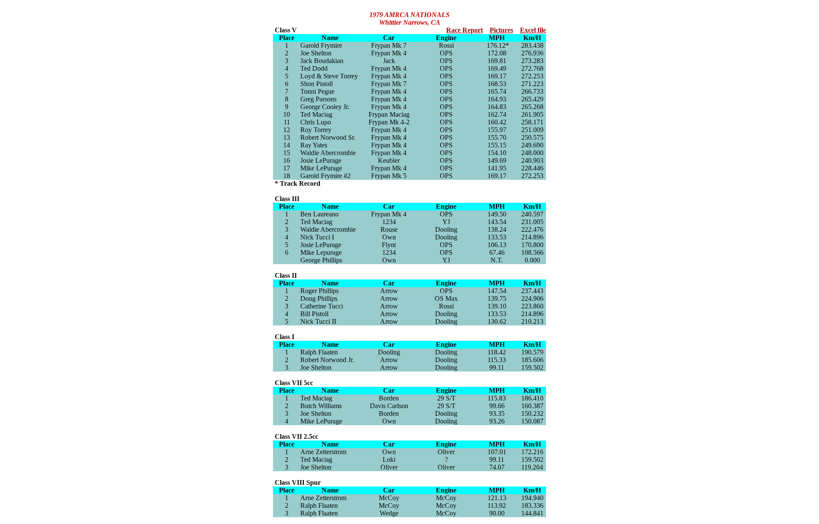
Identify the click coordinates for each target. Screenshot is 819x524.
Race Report (464, 30)
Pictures (501, 30)
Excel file (533, 30)
